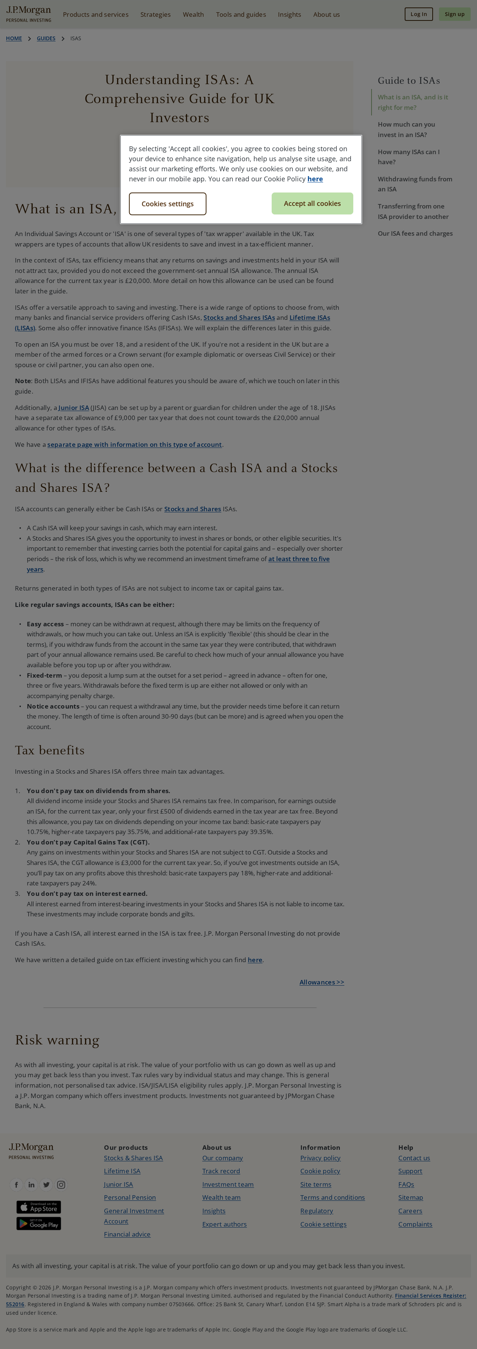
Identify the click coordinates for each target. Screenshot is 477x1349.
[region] (241, 179)
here (315, 178)
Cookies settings (168, 203)
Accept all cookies (312, 203)
